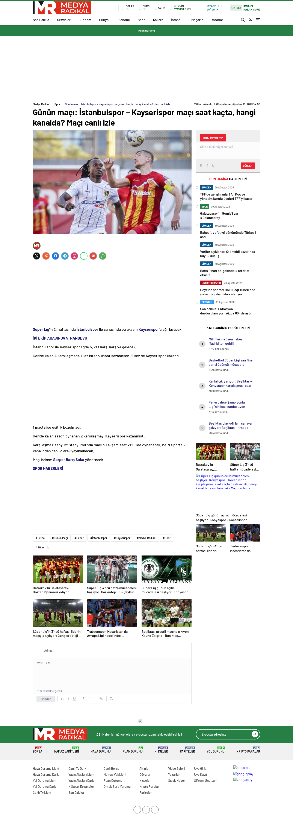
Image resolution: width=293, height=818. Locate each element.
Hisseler (161, 750)
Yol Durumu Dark (44, 786)
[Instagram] (74, 256)
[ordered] (85, 698)
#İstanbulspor (98, 538)
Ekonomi (123, 20)
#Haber (79, 538)
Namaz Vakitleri (66, 750)
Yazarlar (217, 20)
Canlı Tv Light (42, 792)
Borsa (37, 750)
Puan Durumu (146, 30)
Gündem (85, 20)
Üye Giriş (200, 768)
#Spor (167, 538)
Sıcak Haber (176, 780)
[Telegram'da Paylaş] (65, 256)
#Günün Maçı (60, 538)
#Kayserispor (122, 538)
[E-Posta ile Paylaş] (93, 256)
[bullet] (91, 698)
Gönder (46, 699)
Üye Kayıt (200, 774)
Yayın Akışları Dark (81, 780)
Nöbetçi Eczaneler (81, 786)
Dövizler (145, 774)
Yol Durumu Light (45, 780)
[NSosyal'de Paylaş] (46, 256)
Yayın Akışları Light (81, 774)
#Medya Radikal (146, 538)
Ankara (158, 20)
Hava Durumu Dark (46, 774)
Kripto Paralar (248, 750)
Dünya (104, 20)
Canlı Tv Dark (77, 768)
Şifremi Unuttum (205, 780)
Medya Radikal (41, 104)
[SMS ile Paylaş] (102, 256)
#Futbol (40, 538)
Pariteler (187, 750)
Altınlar (144, 768)
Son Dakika (41, 20)
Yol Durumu (216, 750)
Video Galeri (176, 768)
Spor (141, 20)
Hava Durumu (101, 750)
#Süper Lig (42, 547)
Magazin (197, 20)
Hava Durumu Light (46, 768)
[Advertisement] (146, 68)
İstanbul (177, 20)
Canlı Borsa (111, 768)
